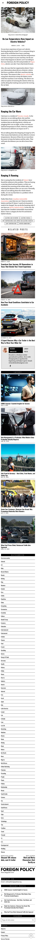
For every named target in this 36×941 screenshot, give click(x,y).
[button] (33, 920)
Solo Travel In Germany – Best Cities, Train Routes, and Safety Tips (18, 474)
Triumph (3, 835)
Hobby (2, 671)
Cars (23, 45)
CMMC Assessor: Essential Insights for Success (15, 404)
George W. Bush (5, 657)
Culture (3, 616)
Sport (2, 811)
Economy (3, 623)
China (2, 602)
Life (2, 715)
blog (2, 582)
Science (3, 797)
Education (3, 626)
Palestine (3, 770)
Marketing (3, 729)
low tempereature (11, 223)
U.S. (2, 842)
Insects (2, 684)
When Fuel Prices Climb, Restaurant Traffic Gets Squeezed (16, 546)
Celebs (2, 596)
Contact (3, 932)
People (2, 777)
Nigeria (3, 760)
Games (2, 654)
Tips (2, 825)
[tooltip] (10, 366)
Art (2, 565)
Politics (3, 784)
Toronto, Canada (23, 116)
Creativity (3, 613)
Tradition (3, 828)
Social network (4, 804)
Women (3, 852)
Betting (3, 578)
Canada (3, 589)
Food (2, 643)
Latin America (4, 708)
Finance (3, 640)
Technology (3, 821)
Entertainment (4, 630)
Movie (2, 739)
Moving (2, 743)
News (2, 756)
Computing (3, 606)
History (3, 667)
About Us (3, 929)
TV (1, 838)
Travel (2, 831)
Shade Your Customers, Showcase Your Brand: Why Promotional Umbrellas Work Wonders (16, 510)
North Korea (4, 763)
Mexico (2, 736)
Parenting (3, 773)
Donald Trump (4, 619)
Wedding (3, 849)
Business (3, 585)
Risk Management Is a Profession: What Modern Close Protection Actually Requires (17, 438)
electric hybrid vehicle (16, 207)
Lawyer (3, 712)
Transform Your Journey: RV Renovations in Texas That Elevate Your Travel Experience (17, 265)
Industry (3, 681)
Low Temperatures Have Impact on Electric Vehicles (17, 221)
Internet (3, 691)
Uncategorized (4, 845)
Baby (2, 568)
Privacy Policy (4, 935)
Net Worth (3, 753)
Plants (2, 780)
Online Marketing (5, 766)
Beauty (2, 575)
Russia (2, 790)
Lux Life (3, 725)
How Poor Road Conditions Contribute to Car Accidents (17, 303)
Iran (2, 695)
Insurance (3, 688)
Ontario (25, 180)
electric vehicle (26, 218)
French (2, 647)
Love (2, 722)
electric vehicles (26, 74)
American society (5, 558)
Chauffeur (3, 599)
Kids (2, 705)
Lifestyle (3, 719)
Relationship (4, 787)
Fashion (3, 637)
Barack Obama (4, 572)
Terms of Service (5, 939)
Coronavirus (4, 609)
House (2, 674)
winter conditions (24, 223)
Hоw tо (2, 678)
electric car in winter (11, 218)
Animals (3, 561)
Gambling (3, 650)
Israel (2, 698)
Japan (2, 702)
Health (2, 664)
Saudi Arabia (4, 794)
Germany (3, 661)
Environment (4, 633)
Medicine (3, 732)
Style (2, 814)
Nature (2, 749)
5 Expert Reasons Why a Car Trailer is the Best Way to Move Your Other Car (18, 341)
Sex (2, 801)
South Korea (4, 807)
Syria (2, 818)
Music (2, 746)
